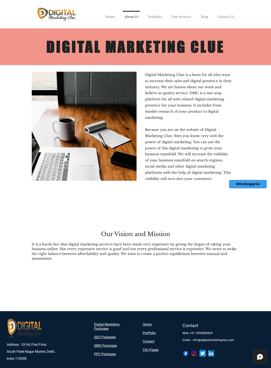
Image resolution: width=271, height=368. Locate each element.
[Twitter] (202, 353)
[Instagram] (194, 353)
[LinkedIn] (211, 353)
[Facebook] (186, 353)
